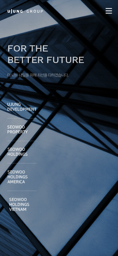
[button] (108, 10)
